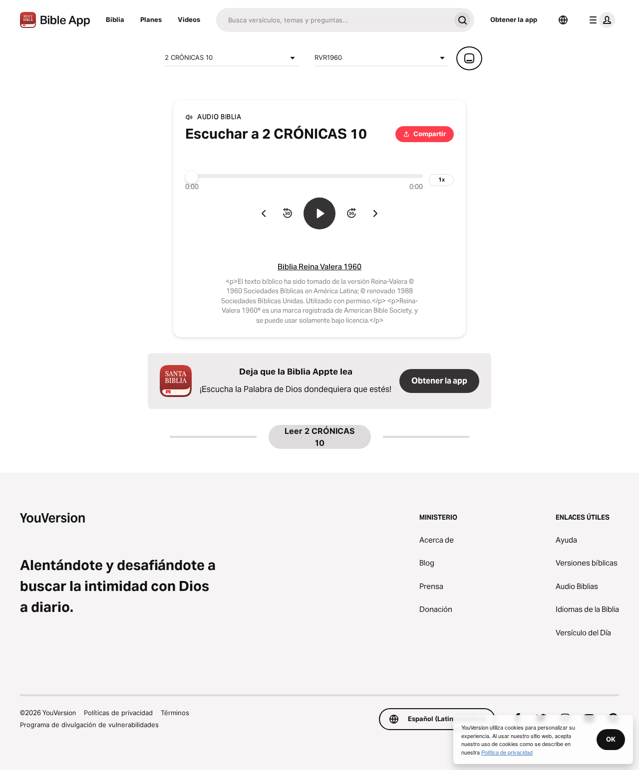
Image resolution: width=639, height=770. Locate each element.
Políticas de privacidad (118, 713)
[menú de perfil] (600, 20)
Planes (151, 19)
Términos (175, 713)
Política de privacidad (507, 752)
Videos (189, 19)
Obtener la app (513, 19)
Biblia (115, 19)
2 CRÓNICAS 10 (189, 57)
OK (611, 739)
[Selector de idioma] (563, 20)
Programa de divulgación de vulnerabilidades (89, 725)
